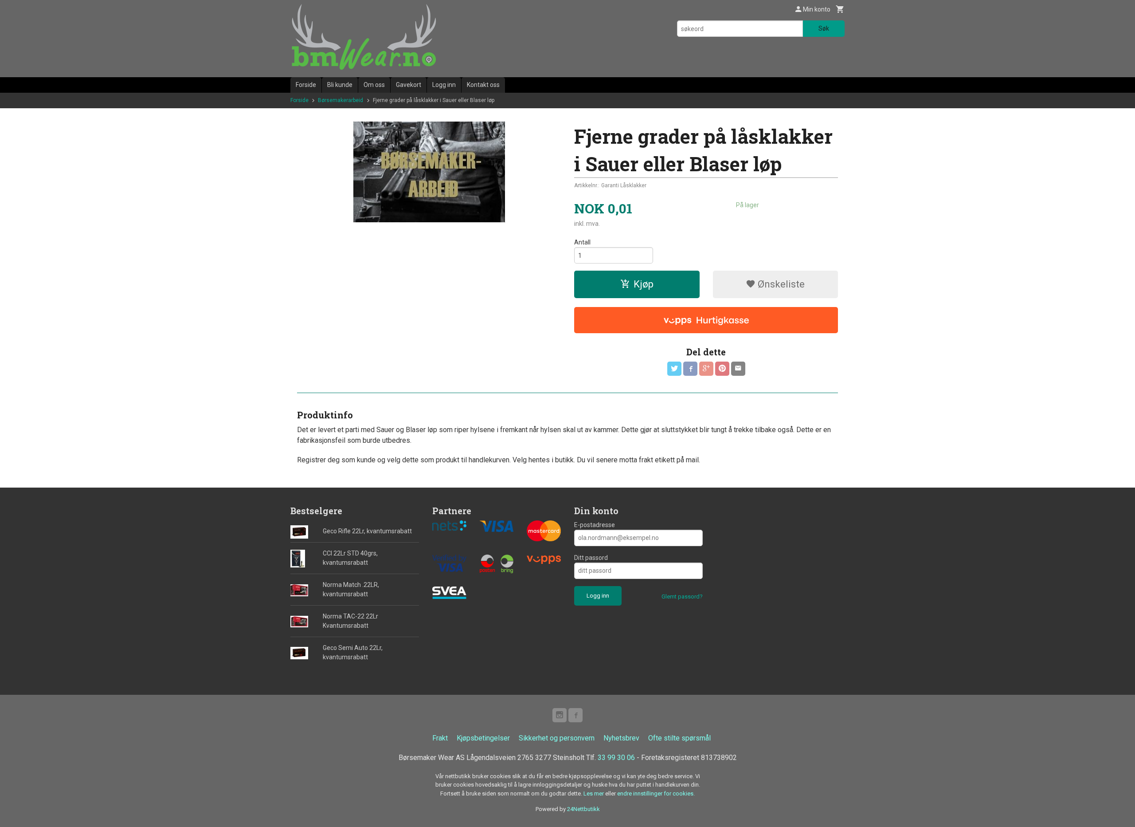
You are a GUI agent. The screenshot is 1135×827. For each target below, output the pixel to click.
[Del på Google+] (706, 369)
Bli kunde (339, 84)
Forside (306, 84)
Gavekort (408, 84)
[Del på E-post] (738, 369)
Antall (582, 242)
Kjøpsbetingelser (483, 738)
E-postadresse (594, 524)
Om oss (374, 84)
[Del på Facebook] (690, 369)
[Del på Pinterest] (722, 369)
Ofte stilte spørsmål (679, 738)
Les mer (594, 793)
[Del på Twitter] (674, 369)
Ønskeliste (780, 284)
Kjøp (644, 284)
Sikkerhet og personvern (557, 738)
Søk (823, 28)
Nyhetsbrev (621, 738)
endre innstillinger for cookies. (656, 793)
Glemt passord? (682, 596)
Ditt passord (591, 557)
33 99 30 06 (616, 757)
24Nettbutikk (583, 809)
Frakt (440, 738)
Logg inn (444, 84)
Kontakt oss (483, 84)
